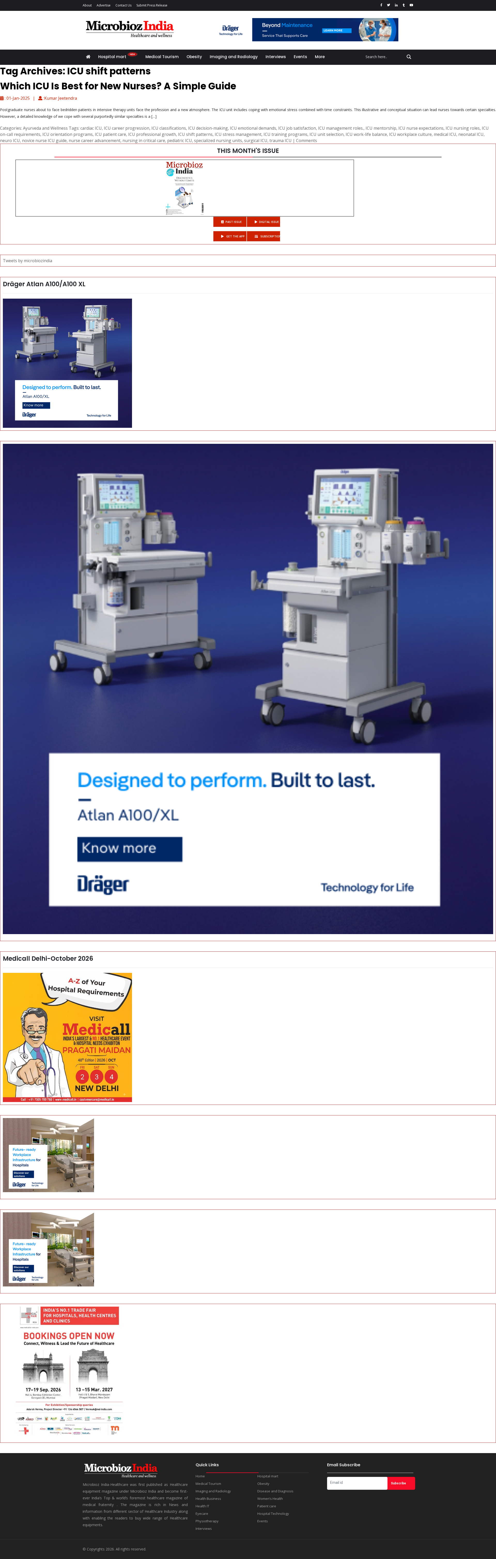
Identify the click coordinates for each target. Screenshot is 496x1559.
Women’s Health (270, 1498)
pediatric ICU (179, 140)
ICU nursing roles (463, 128)
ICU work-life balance (366, 134)
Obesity (194, 56)
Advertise (104, 5)
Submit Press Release (151, 5)
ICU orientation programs (67, 134)
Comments (306, 140)
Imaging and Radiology (234, 56)
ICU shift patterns (195, 134)
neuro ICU (10, 140)
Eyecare (202, 1513)
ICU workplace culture (410, 134)
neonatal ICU (471, 134)
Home (200, 1476)
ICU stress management (238, 134)
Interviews (276, 56)
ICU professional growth (152, 134)
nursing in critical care (143, 140)
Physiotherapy (207, 1521)
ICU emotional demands (253, 128)
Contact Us (123, 5)
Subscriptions (270, 236)
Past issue (234, 222)
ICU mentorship (381, 128)
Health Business (208, 1498)
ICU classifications (168, 128)
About (87, 5)
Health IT (202, 1506)
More (320, 56)
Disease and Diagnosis (275, 1491)
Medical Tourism (162, 56)
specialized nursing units (218, 140)
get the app (235, 236)
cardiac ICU (91, 128)
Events (300, 56)
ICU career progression (126, 128)
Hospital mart (112, 56)
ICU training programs (285, 134)
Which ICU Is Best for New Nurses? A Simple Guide (118, 86)
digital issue (269, 222)
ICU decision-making (208, 128)
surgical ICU (255, 140)
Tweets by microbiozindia (27, 260)
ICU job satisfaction (297, 128)
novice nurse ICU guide (44, 140)
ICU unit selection (326, 134)
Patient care (266, 1506)
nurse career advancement (94, 140)
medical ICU (445, 134)
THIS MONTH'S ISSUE (248, 150)
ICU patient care (110, 134)
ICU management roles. (340, 128)
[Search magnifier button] (409, 56)
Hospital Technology (273, 1513)
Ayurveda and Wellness (45, 128)
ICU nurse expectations (421, 128)
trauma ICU (280, 140)
